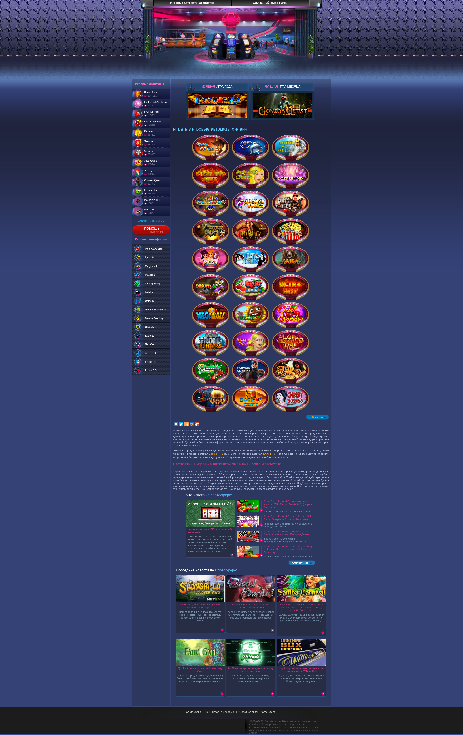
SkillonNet (150, 361)
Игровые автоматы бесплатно (192, 2)
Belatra (149, 292)
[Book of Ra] (210, 148)
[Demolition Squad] (250, 204)
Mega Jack (151, 266)
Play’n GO (151, 370)
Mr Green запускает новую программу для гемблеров (250, 670)
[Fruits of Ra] (210, 204)
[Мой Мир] (192, 424)
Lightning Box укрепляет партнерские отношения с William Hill (301, 670)
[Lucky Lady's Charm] (250, 176)
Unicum (149, 300)
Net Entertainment (155, 309)
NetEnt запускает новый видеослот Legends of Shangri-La (200, 606)
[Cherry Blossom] (290, 399)
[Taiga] (290, 259)
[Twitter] (181, 424)
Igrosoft (149, 257)
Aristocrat (150, 353)
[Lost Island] (290, 176)
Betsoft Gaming (154, 318)
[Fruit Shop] (250, 287)
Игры (207, 711)
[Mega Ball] (210, 315)
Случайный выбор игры (270, 2)
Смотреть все (300, 562)
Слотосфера (193, 711)
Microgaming (152, 283)
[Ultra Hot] (290, 287)
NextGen (150, 344)
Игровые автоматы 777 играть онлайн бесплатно (209, 531)
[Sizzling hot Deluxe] (290, 343)
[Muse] (210, 259)
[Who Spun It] (250, 231)
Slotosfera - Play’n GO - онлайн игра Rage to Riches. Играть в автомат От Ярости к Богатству (288, 549)
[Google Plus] (197, 424)
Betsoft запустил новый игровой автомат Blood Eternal (250, 606)
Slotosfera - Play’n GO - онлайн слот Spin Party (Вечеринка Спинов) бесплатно (288, 518)
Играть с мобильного (224, 711)
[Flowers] (250, 315)
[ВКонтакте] (176, 424)
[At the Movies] (290, 231)
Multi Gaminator (154, 248)
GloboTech (151, 326)
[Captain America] (250, 371)
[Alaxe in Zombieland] (210, 399)
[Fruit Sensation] (290, 315)
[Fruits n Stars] (210, 371)
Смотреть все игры (151, 220)
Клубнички (269, 453)
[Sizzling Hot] (210, 176)
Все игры (317, 417)
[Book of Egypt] (250, 399)
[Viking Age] (210, 231)
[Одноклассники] (186, 424)
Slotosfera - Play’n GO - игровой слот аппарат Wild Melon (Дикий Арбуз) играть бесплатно (288, 504)
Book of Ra (216, 453)
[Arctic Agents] (250, 259)
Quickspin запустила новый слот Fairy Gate (200, 670)
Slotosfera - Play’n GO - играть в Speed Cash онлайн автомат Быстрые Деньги (287, 533)
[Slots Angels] (290, 204)
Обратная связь (248, 711)
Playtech (150, 274)
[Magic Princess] (250, 343)
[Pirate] (210, 287)
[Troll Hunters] (210, 343)
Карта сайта (268, 711)
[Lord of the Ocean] (290, 148)
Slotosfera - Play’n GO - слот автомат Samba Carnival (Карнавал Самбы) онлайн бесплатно (301, 607)
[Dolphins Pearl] (250, 148)
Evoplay (149, 335)
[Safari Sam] (290, 371)
